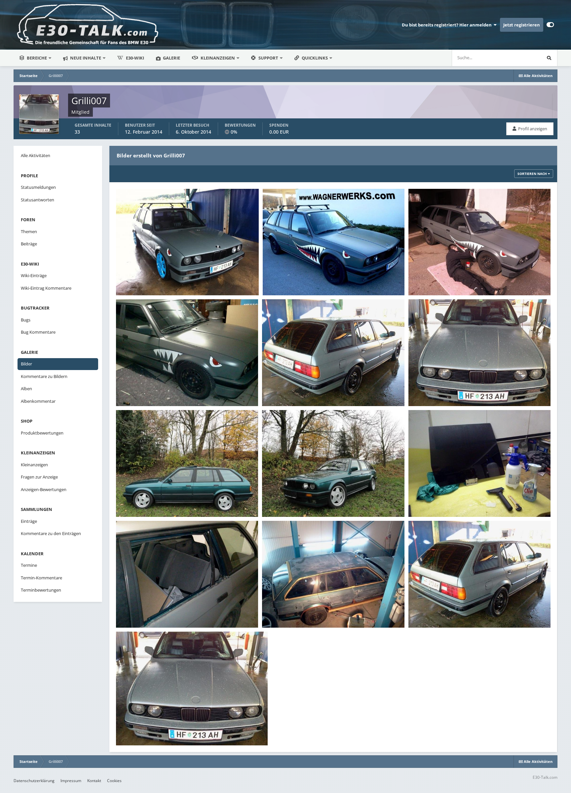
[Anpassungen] (550, 25)
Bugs (25, 320)
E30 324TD (130, 280)
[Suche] (549, 58)
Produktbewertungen (42, 433)
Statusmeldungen (515, 58)
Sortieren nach (532, 173)
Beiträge (29, 244)
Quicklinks (315, 58)
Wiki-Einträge (34, 275)
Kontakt (94, 780)
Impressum (70, 780)
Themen (29, 231)
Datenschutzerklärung (34, 780)
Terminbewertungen (41, 590)
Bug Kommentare (38, 332)
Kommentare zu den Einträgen (51, 533)
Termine (29, 565)
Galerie (171, 58)
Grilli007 (137, 288)
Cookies (114, 780)
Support (268, 58)
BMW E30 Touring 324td (437, 280)
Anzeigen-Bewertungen (43, 489)
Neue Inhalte (85, 58)
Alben (26, 389)
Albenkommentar (38, 401)
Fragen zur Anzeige (39, 477)
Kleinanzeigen (218, 58)
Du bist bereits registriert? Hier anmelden (448, 25)
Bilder (26, 364)
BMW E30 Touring (285, 280)
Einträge (29, 521)
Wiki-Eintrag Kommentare (46, 288)
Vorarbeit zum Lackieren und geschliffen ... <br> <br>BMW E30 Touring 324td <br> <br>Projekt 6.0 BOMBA (332, 609)
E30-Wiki (135, 58)
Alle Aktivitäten (35, 155)
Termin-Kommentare (41, 578)
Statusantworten (37, 200)
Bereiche (37, 58)
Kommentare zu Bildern (44, 376)
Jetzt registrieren (521, 25)
